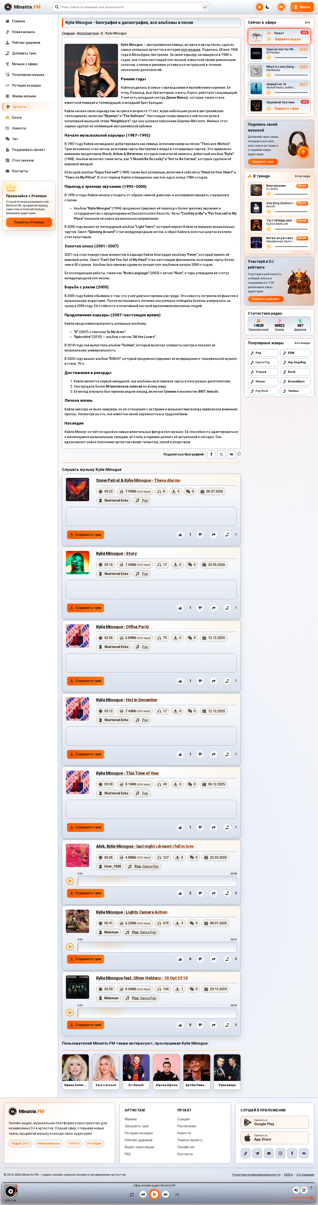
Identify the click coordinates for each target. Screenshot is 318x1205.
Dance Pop (263, 362)
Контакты (185, 1154)
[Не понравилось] (200, 534)
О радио (183, 1119)
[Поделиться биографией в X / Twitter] (221, 454)
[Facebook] (292, 1153)
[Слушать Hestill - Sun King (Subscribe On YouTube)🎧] (268, 211)
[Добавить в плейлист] (227, 534)
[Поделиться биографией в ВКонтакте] (231, 454)
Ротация (94, 1143)
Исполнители (88, 33)
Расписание (186, 1126)
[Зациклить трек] (133, 1194)
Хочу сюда (302, 176)
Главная (68, 33)
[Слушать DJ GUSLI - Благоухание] (268, 194)
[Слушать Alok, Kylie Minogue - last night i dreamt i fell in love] (70, 881)
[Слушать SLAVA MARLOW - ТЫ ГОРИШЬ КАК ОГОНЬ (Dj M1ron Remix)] (268, 229)
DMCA (288, 1174)
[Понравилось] (180, 534)
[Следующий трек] (165, 1194)
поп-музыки (190, 49)
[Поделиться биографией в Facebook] (211, 454)
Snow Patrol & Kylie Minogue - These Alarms (138, 480)
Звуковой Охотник (280, 102)
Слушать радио (288, 39)
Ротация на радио (139, 1133)
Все (307, 22)
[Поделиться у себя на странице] (213, 534)
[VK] (304, 1153)
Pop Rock (262, 391)
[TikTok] (245, 1153)
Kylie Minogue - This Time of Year (127, 773)
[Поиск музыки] (205, 7)
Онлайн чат (186, 1147)
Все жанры (302, 343)
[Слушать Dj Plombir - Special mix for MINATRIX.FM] (268, 57)
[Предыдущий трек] (143, 1194)
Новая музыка (48, 1143)
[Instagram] (280, 1153)
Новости (184, 1133)
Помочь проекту (190, 1140)
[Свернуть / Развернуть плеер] (310, 1187)
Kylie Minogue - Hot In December (127, 699)
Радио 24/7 (20, 1143)
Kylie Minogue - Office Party (122, 626)
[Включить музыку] (154, 1194)
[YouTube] (269, 1153)
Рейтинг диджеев (138, 1140)
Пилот (279, 33)
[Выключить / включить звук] (296, 1190)
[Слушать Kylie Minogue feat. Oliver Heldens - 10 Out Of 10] (70, 1012)
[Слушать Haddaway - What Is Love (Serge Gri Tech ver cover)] (268, 75)
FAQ (128, 1154)
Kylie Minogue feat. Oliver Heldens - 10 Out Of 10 (141, 977)
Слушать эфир (286, 108)
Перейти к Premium (29, 222)
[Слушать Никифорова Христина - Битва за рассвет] (268, 246)
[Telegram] (257, 1153)
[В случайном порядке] (175, 1194)
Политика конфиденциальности (256, 1174)
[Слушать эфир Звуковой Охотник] (268, 108)
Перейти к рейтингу (266, 299)
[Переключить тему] (263, 7)
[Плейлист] (304, 1190)
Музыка (131, 1119)
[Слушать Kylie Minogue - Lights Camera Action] (70, 947)
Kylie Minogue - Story (116, 553)
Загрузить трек (263, 161)
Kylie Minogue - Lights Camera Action (131, 912)
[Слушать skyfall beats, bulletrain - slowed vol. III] (268, 92)
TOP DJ (73, 1143)
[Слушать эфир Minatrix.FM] (269, 39)
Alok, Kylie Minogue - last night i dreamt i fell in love (144, 846)
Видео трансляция (139, 1147)
